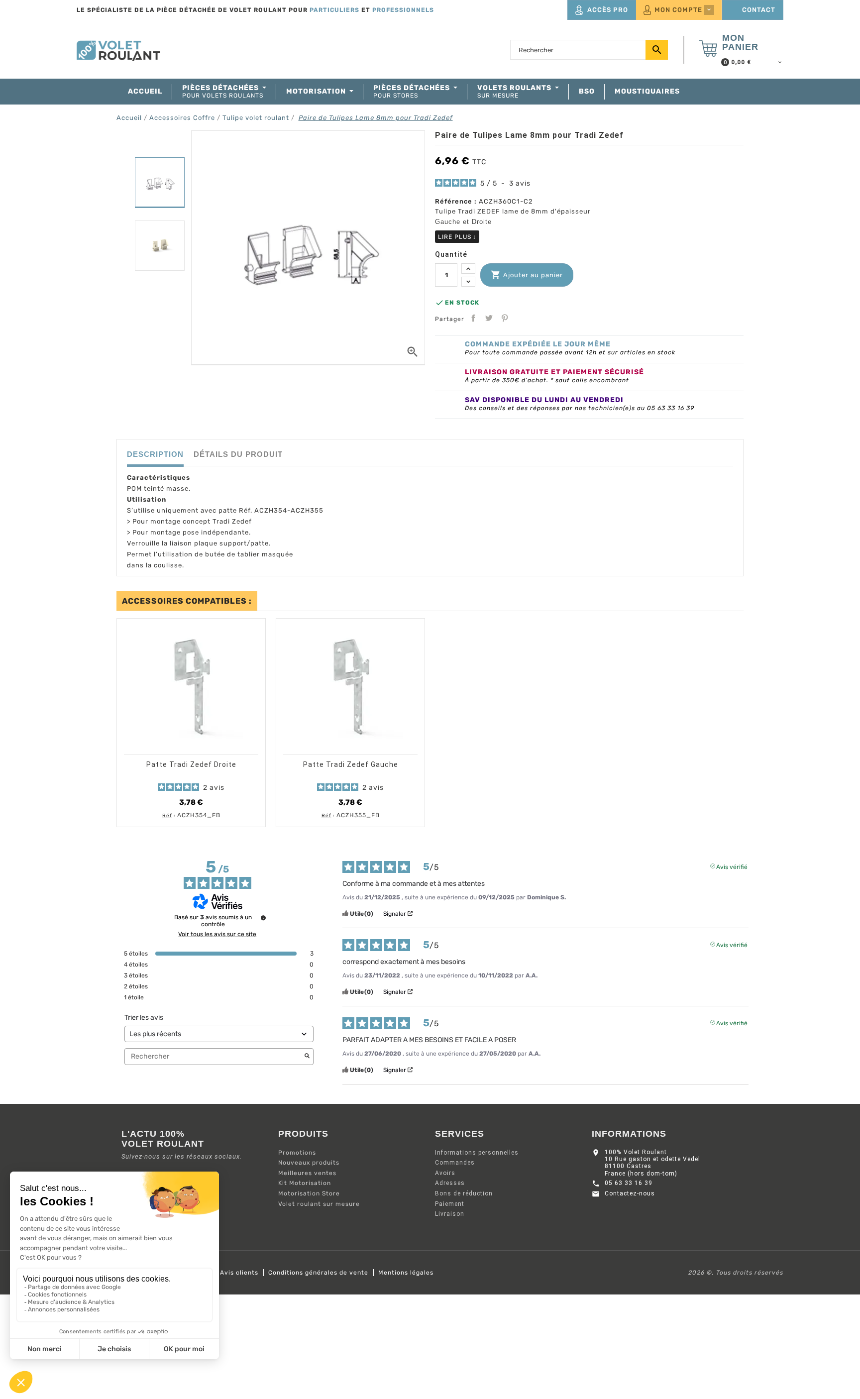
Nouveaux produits (308, 1162)
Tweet (489, 318)
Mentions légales (405, 1272)
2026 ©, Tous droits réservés (735, 1272)
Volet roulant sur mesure (319, 1203)
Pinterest (505, 318)
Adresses (450, 1183)
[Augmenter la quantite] (468, 268)
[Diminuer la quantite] (468, 282)
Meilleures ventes (307, 1173)
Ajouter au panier (527, 275)
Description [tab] (155, 454)
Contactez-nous (630, 1193)
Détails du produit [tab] (238, 454)
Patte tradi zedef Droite (191, 764)
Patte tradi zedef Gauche (350, 764)
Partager (473, 318)
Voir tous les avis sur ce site (217, 934)
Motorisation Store (309, 1193)
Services (459, 1134)
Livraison (449, 1213)
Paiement (449, 1203)
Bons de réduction (464, 1193)
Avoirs (445, 1173)
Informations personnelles (477, 1152)
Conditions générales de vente (318, 1272)
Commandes (455, 1162)
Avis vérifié (732, 865)
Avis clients (239, 1272)
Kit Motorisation (304, 1183)
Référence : (456, 201)
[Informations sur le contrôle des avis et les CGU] (263, 918)
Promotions (297, 1152)
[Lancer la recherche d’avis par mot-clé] (307, 1057)
